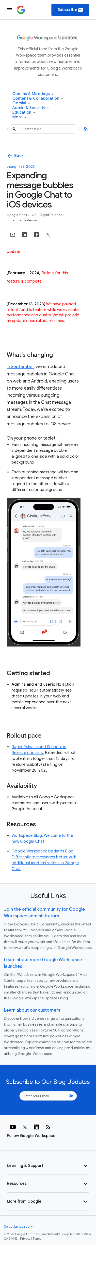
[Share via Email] (12, 234)
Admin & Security (30, 108)
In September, (21, 366)
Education (23, 112)
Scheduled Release (22, 220)
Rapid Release (51, 215)
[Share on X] (48, 234)
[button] (48, 1165)
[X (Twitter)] (25, 1127)
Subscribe (70, 10)
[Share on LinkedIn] (24, 234)
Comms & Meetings (32, 94)
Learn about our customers (32, 1010)
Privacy (25, 1238)
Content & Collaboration (37, 98)
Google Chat (17, 215)
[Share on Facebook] (36, 234)
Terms (37, 1238)
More (19, 117)
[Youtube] (13, 1127)
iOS (34, 215)
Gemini (21, 103)
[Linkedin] (36, 1127)
